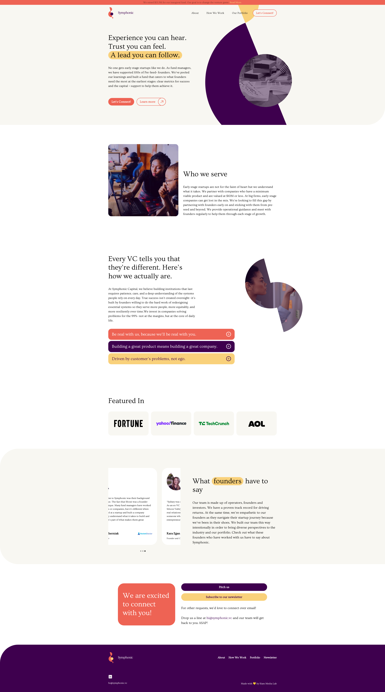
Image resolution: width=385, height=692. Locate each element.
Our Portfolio (240, 13)
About (195, 13)
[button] (140, 551)
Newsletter (270, 657)
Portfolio (255, 657)
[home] (121, 13)
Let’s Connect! (121, 101)
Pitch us (224, 587)
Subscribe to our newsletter (224, 597)
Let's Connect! (264, 13)
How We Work (215, 13)
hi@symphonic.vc (219, 618)
